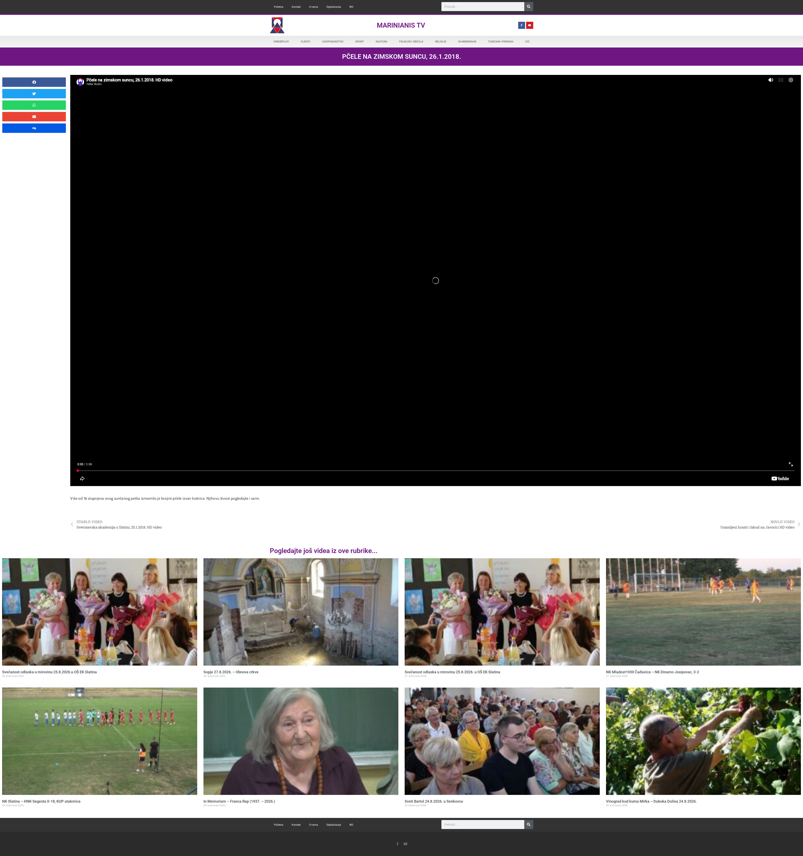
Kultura (381, 41)
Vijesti (305, 41)
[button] (34, 82)
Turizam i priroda (500, 41)
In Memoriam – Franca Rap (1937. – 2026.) (239, 801)
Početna (278, 6)
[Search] (528, 6)
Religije (440, 41)
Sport (359, 41)
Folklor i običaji (411, 41)
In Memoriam (467, 41)
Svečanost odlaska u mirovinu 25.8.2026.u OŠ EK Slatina (49, 672)
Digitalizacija (333, 6)
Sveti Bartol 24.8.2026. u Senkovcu (434, 801)
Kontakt (296, 6)
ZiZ (527, 41)
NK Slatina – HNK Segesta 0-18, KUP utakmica (41, 801)
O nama (313, 6)
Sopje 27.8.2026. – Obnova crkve (230, 672)
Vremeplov (281, 41)
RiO (351, 6)
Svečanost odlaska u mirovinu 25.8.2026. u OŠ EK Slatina (452, 672)
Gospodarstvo (332, 41)
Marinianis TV (401, 25)
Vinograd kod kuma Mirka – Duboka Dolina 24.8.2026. (651, 801)
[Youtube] (529, 25)
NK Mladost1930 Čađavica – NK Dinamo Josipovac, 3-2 (652, 672)
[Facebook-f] (521, 25)
